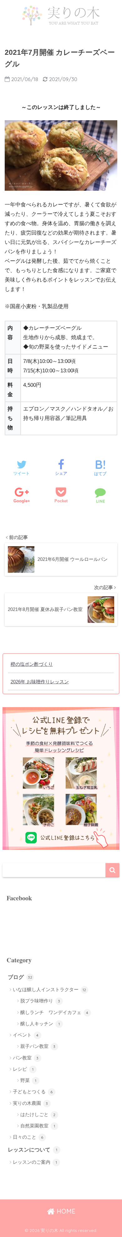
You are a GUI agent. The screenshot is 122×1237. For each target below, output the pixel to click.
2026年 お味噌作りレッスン (40, 681)
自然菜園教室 (37, 1125)
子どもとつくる (33, 1091)
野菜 (28, 1080)
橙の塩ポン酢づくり (32, 664)
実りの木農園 (30, 1103)
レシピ (23, 1069)
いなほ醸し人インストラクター (49, 989)
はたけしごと (38, 1114)
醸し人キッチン (40, 1023)
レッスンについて (32, 1150)
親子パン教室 (38, 1046)
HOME (65, 1211)
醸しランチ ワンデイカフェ (54, 1012)
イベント (26, 1035)
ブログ (20, 977)
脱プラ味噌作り (40, 1000)
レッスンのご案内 (35, 1162)
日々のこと (28, 1137)
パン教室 (26, 1057)
